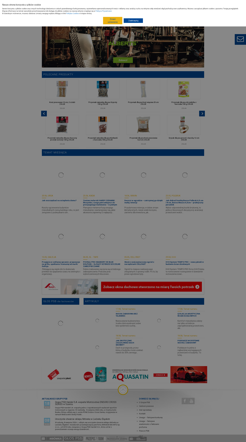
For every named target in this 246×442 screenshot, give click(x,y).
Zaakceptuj (133, 20)
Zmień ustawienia (113, 20)
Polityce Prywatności (104, 11)
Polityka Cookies (72, 13)
